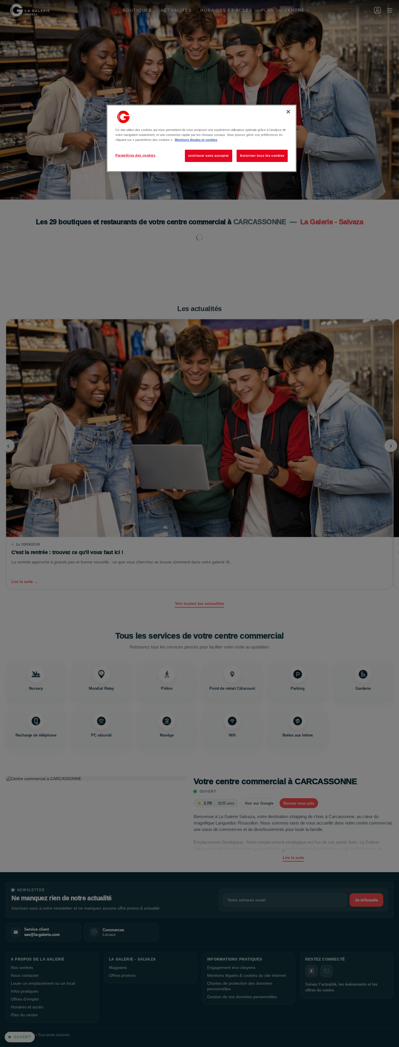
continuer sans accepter (208, 155)
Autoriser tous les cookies (262, 155)
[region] (201, 138)
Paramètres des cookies (135, 155)
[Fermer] (288, 111)
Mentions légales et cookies (196, 140)
